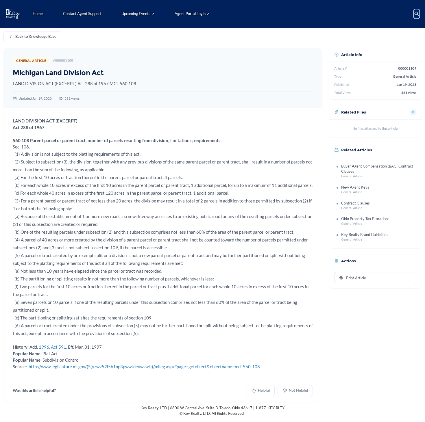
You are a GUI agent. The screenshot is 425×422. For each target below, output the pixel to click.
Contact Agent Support (82, 13)
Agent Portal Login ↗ (192, 13)
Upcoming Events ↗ (137, 13)
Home (38, 13)
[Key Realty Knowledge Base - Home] (13, 14)
